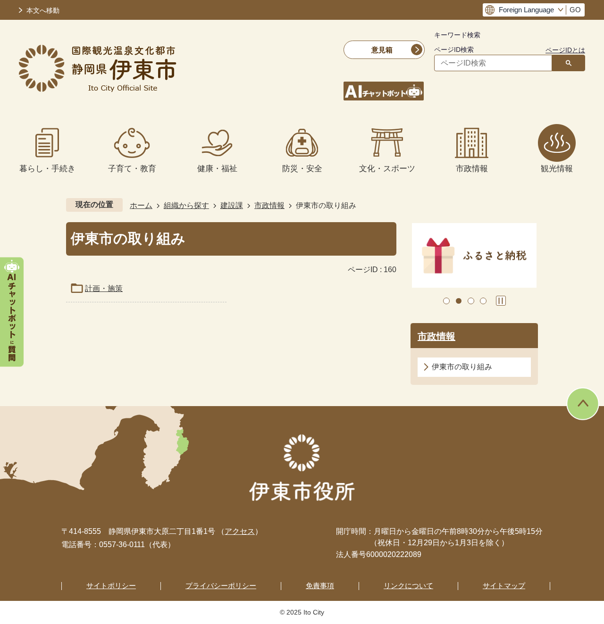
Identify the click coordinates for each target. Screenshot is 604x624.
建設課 (231, 205)
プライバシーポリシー (220, 586)
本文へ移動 (42, 10)
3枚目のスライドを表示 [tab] (471, 301)
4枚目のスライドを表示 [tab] (483, 301)
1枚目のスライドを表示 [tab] (446, 301)
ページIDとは (565, 50)
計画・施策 (104, 288)
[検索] (568, 63)
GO (575, 10)
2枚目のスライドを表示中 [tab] (458, 301)
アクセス (240, 531)
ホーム (141, 205)
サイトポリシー (111, 586)
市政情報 (269, 205)
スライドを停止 (501, 301)
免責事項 (320, 586)
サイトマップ (504, 586)
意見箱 (382, 50)
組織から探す (186, 205)
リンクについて (408, 586)
